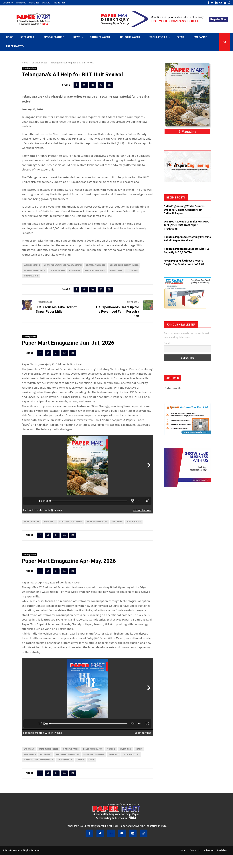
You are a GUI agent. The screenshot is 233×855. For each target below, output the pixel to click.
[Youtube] (122, 833)
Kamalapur (74, 271)
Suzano (80, 760)
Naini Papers (30, 754)
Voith (91, 760)
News (76, 37)
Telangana (132, 271)
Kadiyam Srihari (57, 271)
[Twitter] (100, 833)
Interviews (27, 37)
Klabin (139, 749)
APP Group (29, 749)
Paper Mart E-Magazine (70, 522)
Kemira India (125, 749)
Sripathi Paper (65, 760)
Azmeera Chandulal (95, 265)
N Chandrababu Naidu (94, 271)
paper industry (31, 522)
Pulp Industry (134, 522)
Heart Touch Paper (92, 749)
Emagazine (200, 37)
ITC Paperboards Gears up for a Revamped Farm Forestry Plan (116, 311)
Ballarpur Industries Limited (124, 265)
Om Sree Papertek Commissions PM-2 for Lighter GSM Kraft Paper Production (186, 225)
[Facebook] (89, 833)
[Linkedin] (111, 833)
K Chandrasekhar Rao (34, 271)
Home (9, 37)
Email (167, 343)
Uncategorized (29, 68)
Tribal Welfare (31, 276)
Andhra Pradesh (32, 265)
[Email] (133, 833)
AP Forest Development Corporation (63, 265)
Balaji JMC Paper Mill (48, 749)
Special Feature (54, 37)
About (183, 850)
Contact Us (195, 850)
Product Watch (100, 37)
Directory (8, 2)
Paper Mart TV (15, 46)
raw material (116, 271)
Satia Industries (131, 754)
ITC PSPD (111, 749)
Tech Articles (158, 37)
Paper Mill (117, 522)
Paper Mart (49, 522)
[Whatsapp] (143, 833)
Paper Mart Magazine (97, 522)
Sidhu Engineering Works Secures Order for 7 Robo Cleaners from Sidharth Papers (184, 210)
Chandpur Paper (71, 749)
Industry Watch (129, 37)
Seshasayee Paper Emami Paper (38, 760)
